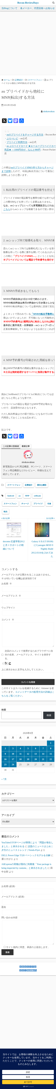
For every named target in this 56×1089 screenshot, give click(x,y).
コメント (7, 619)
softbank (37, 496)
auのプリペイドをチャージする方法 (25, 134)
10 (13, 754)
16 (5, 759)
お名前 (6, 583)
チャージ (25, 504)
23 (5, 764)
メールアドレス (11, 595)
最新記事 (26, 446)
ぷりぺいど (12, 138)
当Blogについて (9, 8)
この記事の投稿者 (11, 446)
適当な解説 (41, 485)
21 (43, 759)
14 (43, 754)
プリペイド (38, 504)
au (20, 496)
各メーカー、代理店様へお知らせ (37, 8)
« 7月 (4, 779)
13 (35, 754)
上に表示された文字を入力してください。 (23, 669)
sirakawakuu (49, 111)
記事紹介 (28, 485)
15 (51, 754)
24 (13, 764)
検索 (3, 709)
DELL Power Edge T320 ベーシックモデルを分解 (25, 855)
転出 (5, 511)
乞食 (49, 504)
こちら (6, 209)
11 (20, 754)
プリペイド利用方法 (17, 142)
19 (28, 759)
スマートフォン (35, 80)
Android (10, 496)
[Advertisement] (28, 43)
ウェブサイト (8, 607)
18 (20, 759)
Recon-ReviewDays (28, 2)
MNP (27, 496)
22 (51, 759)
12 (28, 754)
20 (35, 759)
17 (13, 759)
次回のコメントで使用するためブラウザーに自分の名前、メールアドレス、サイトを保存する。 (29, 655)
